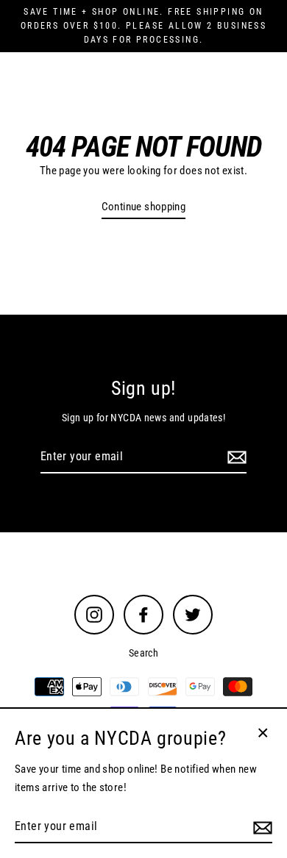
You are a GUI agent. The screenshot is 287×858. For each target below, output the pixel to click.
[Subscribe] (235, 457)
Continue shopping (144, 206)
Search (143, 653)
